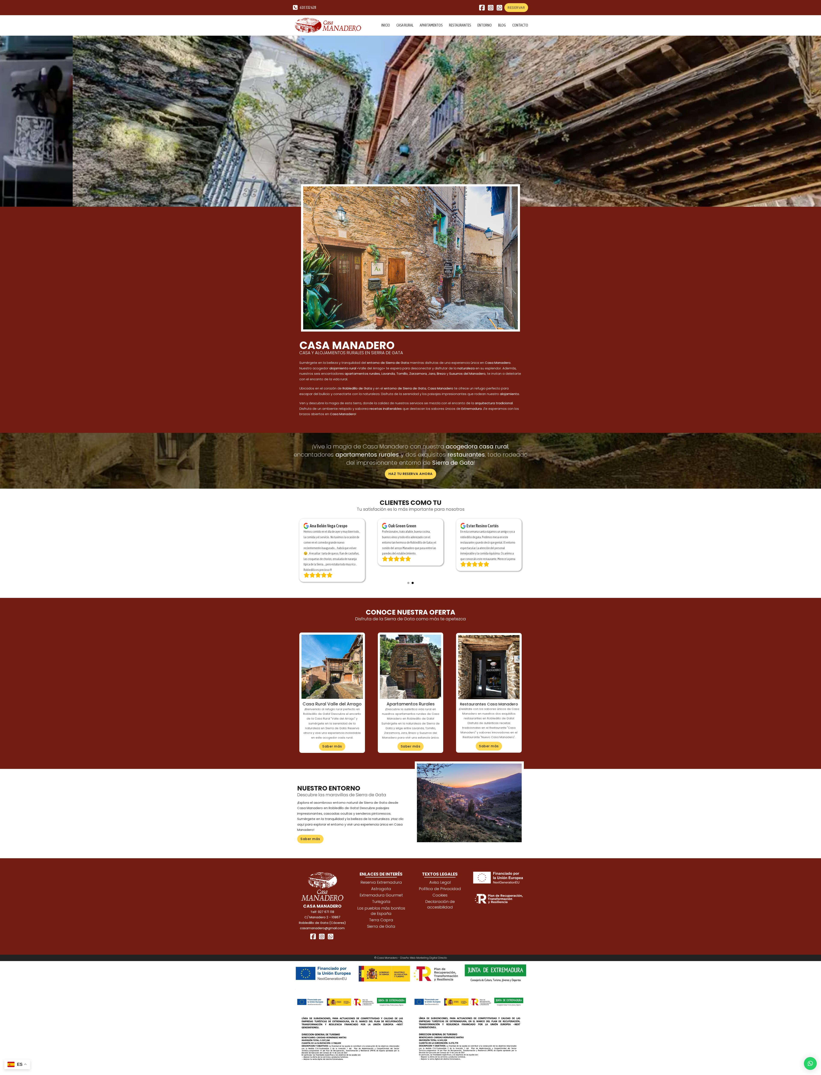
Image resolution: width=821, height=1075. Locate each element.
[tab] (408, 588)
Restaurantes (460, 25)
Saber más (332, 752)
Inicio (385, 25)
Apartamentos (431, 25)
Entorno (484, 25)
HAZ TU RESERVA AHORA (410, 473)
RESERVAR (516, 8)
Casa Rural (404, 25)
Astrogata (381, 894)
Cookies (440, 900)
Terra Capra (381, 925)
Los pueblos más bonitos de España (381, 916)
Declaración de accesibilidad (440, 909)
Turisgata (381, 907)
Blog (502, 25)
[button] (810, 1063)
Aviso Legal (440, 888)
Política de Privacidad (440, 894)
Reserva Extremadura (381, 888)
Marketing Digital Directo (431, 963)
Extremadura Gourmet (381, 900)
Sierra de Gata (381, 932)
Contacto (520, 25)
